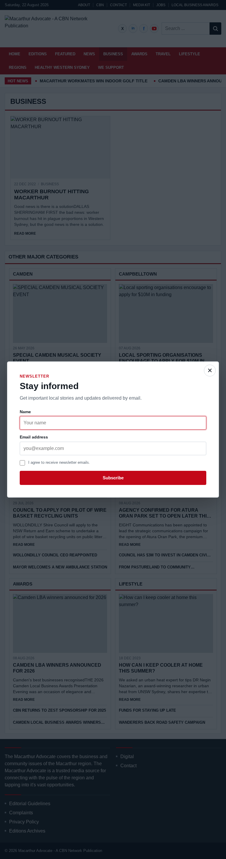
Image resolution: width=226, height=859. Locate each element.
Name (25, 411)
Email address (34, 437)
